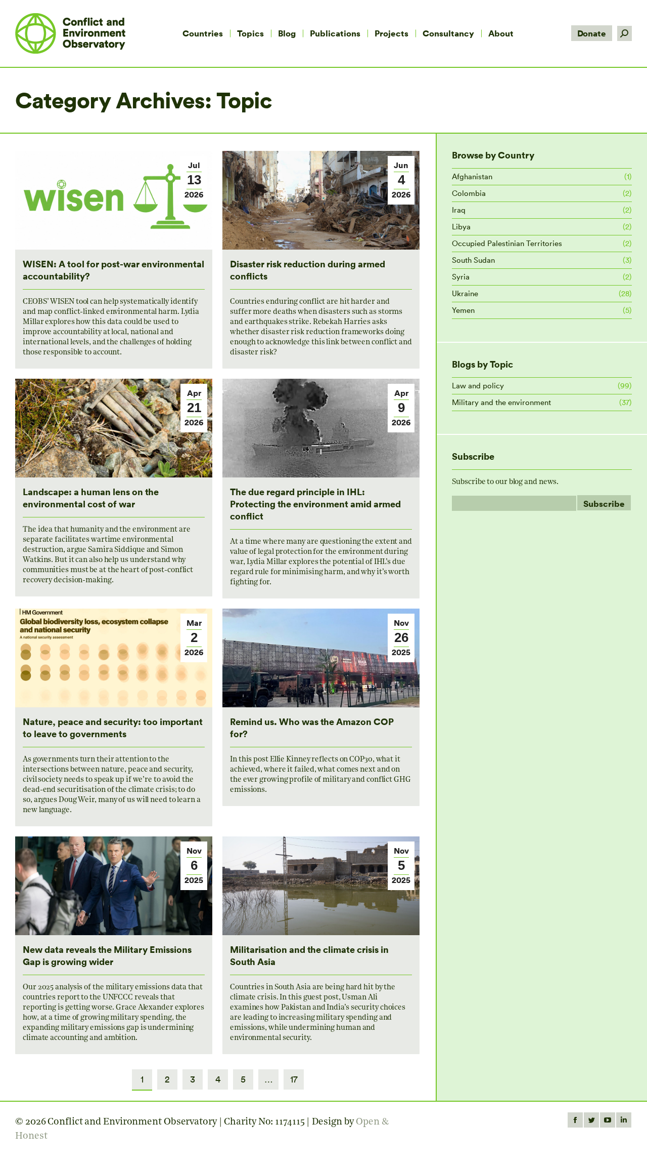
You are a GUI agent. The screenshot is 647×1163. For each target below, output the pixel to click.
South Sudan (473, 260)
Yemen (463, 310)
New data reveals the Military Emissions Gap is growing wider (107, 955)
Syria (461, 277)
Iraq (459, 210)
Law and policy (478, 385)
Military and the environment (501, 402)
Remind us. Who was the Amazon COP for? (312, 727)
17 (294, 1079)
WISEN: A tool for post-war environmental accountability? (113, 269)
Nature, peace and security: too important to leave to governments (113, 727)
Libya (461, 226)
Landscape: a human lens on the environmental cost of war (91, 497)
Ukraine (465, 293)
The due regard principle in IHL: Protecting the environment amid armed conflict (315, 503)
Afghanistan (472, 176)
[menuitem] (202, 33)
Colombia (469, 193)
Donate (591, 33)
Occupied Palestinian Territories (507, 243)
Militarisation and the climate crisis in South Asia (309, 955)
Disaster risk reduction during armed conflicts (307, 269)
